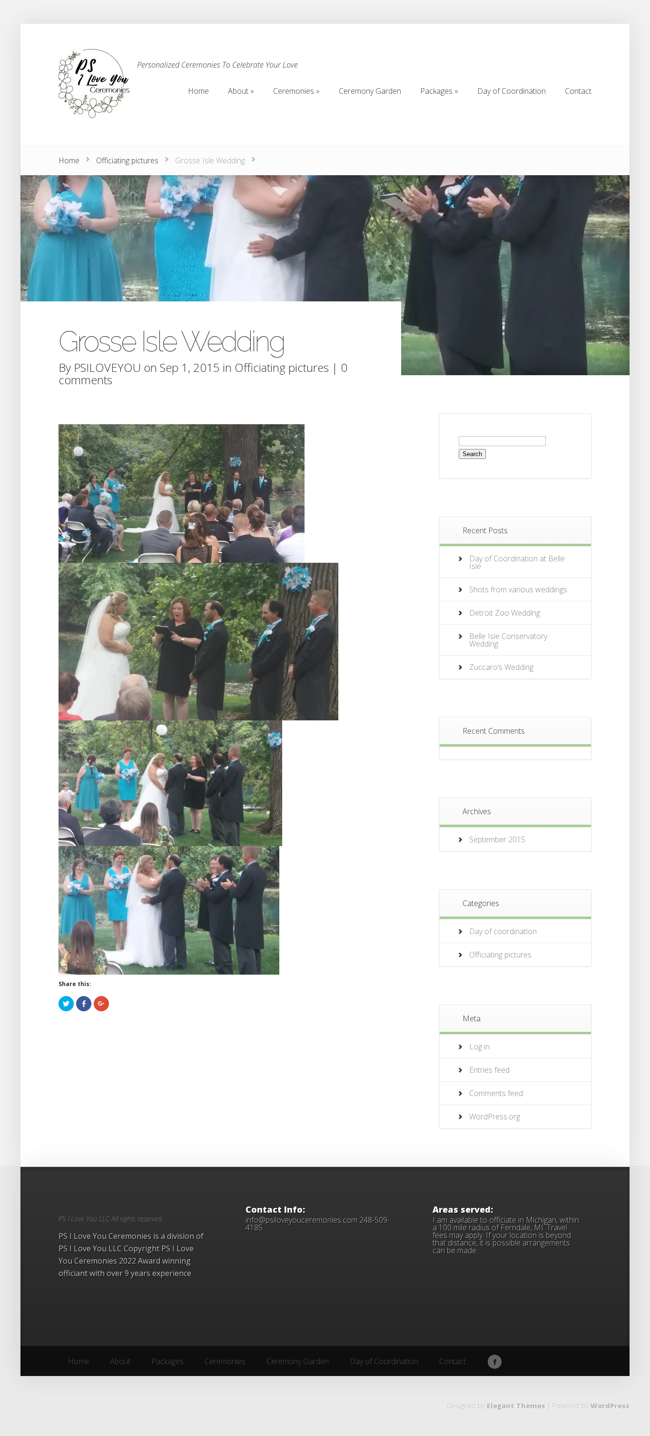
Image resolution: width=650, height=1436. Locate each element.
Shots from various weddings (518, 589)
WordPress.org (494, 1116)
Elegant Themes (516, 1405)
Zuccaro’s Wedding (501, 667)
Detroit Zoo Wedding (504, 613)
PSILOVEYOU (107, 367)
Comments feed (496, 1093)
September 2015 (497, 839)
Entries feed (489, 1070)
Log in (479, 1046)
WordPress (610, 1405)
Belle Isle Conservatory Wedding (508, 640)
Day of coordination (503, 931)
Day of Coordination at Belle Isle (517, 562)
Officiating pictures (127, 160)
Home (69, 160)
